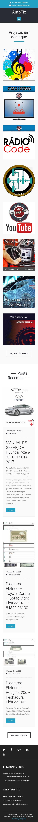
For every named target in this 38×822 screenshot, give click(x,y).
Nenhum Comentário (14, 575)
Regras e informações (19, 353)
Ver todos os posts (19, 735)
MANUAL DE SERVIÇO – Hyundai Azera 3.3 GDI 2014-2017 (18, 452)
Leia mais (11, 510)
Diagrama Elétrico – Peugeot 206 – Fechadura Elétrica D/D (18, 692)
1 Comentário (12, 433)
